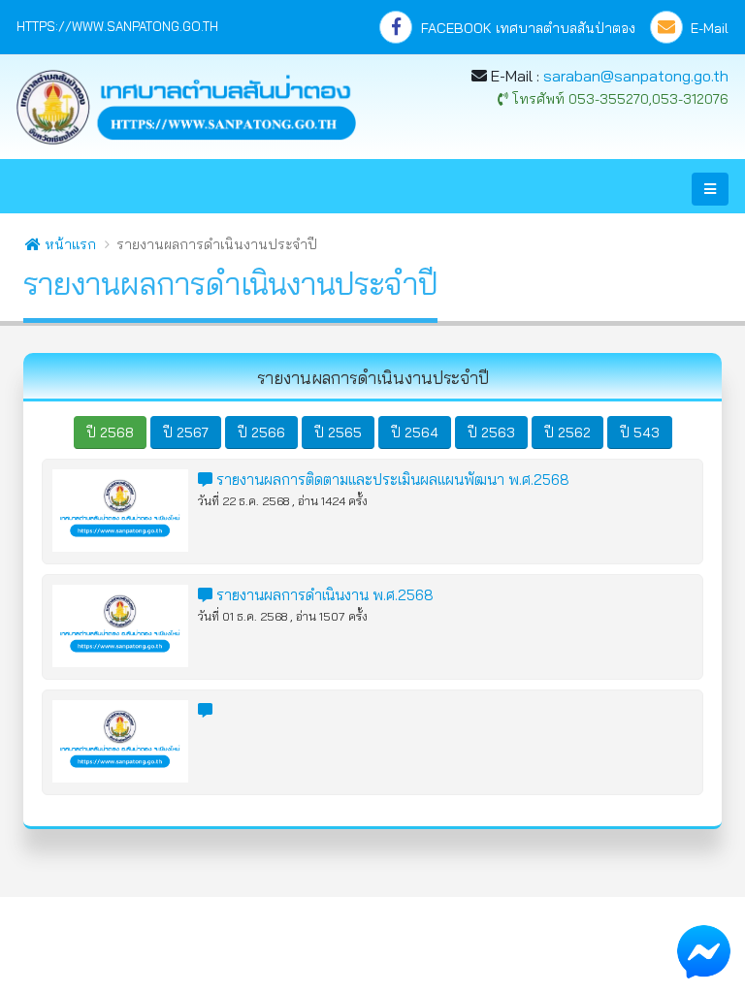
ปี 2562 (567, 432)
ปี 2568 (110, 432)
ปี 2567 (186, 432)
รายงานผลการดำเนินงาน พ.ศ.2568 (323, 595)
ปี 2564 (414, 432)
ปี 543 (640, 432)
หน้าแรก (68, 244)
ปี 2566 (261, 432)
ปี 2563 (491, 432)
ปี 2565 (338, 432)
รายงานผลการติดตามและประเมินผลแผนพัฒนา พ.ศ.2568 (390, 479)
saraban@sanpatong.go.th (636, 75)
